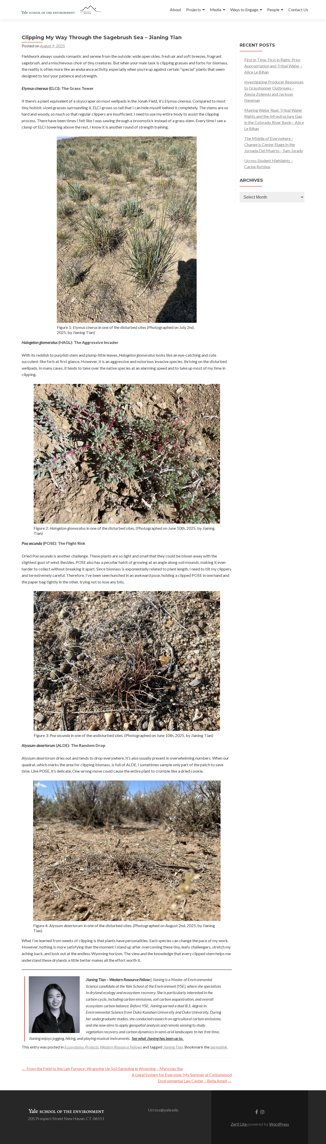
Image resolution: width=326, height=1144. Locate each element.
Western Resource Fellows (121, 1046)
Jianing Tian (173, 1046)
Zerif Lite (239, 1124)
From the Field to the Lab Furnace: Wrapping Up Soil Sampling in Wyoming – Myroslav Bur (102, 1068)
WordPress (279, 1124)
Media (215, 9)
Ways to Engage (244, 9)
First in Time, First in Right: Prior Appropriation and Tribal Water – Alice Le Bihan (273, 65)
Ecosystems (74, 1046)
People (273, 9)
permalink (218, 1046)
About (175, 9)
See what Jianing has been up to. (158, 1038)
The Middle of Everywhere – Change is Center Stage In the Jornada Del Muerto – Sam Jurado (273, 144)
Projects (193, 9)
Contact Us (298, 9)
